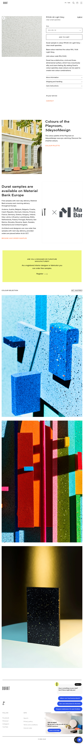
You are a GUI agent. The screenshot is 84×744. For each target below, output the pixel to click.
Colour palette (52, 146)
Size (47, 26)
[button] (73, 3)
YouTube (5, 727)
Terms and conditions (31, 725)
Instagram (5, 724)
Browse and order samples (14, 238)
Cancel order (28, 728)
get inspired (76, 290)
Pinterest (5, 721)
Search (26, 718)
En (69, 3)
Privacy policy (28, 721)
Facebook (5, 718)
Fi (65, 3)
